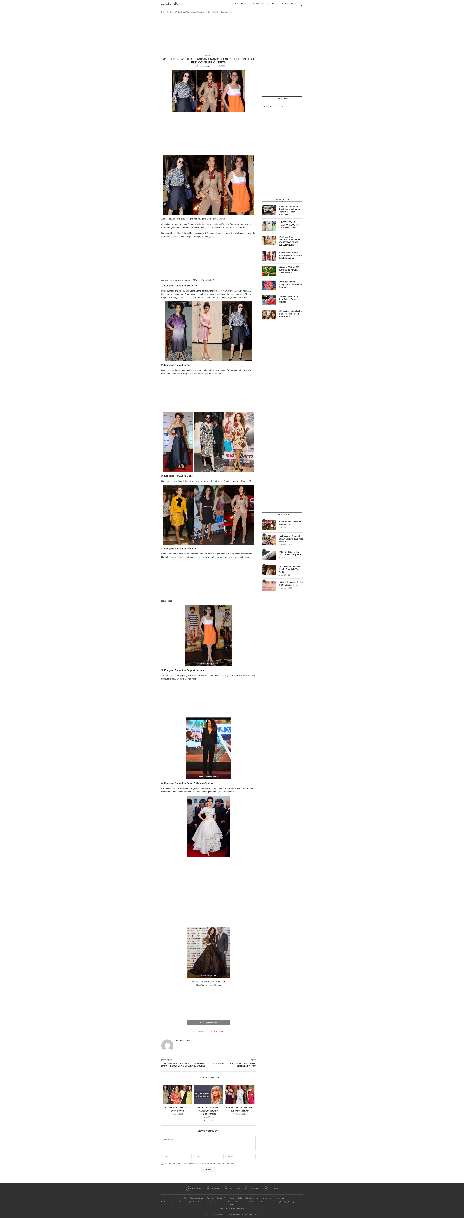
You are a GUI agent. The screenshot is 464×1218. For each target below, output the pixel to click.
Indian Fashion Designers (248, 1198)
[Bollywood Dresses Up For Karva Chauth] (177, 1094)
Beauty (244, 4)
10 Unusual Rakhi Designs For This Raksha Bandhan (290, 284)
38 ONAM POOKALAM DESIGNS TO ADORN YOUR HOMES (289, 270)
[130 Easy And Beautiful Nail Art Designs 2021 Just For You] (269, 540)
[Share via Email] (222, 1031)
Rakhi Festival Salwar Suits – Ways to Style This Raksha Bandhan (290, 255)
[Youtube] (288, 106)
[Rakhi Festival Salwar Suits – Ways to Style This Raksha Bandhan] (269, 256)
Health (270, 4)
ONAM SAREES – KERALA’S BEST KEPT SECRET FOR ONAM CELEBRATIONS (289, 241)
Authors (210, 1198)
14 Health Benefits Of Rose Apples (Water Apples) (288, 299)
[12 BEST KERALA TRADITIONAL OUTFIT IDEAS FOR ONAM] (269, 226)
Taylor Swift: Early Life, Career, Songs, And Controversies (208, 1111)
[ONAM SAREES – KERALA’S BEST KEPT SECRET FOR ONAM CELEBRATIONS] (269, 240)
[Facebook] (265, 106)
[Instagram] (277, 106)
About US (182, 1198)
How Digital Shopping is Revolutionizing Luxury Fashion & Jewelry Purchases (290, 210)
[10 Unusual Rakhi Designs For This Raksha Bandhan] (269, 285)
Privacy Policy (280, 1198)
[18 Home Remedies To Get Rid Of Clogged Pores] (269, 586)
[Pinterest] (283, 106)
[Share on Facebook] (214, 1031)
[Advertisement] (205, 35)
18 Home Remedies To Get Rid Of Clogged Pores (291, 583)
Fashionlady (204, 66)
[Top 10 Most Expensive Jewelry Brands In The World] (269, 570)
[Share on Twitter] (217, 1031)
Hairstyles (257, 4)
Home (163, 12)
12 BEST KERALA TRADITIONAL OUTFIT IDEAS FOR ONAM (289, 225)
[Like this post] (212, 1031)
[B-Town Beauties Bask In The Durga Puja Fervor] (239, 1094)
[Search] (301, 5)
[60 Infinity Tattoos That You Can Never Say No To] (269, 555)
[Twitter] (271, 106)
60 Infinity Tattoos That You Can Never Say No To (290, 553)
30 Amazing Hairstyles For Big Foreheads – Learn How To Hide (290, 314)
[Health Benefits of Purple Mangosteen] (269, 525)
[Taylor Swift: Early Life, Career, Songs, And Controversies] (208, 1094)
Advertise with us (196, 1198)
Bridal (294, 4)
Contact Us (221, 1198)
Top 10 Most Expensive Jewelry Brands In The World (289, 569)
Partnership (266, 1198)
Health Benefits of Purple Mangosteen (290, 523)
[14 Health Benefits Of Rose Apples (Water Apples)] (269, 300)
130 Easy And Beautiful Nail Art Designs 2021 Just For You (291, 539)
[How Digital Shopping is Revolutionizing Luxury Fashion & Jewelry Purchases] (269, 210)
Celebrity (282, 4)
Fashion (233, 4)
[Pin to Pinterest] (219, 1031)
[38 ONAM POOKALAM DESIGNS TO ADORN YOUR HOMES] (269, 271)
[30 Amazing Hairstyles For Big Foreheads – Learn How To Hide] (269, 314)
